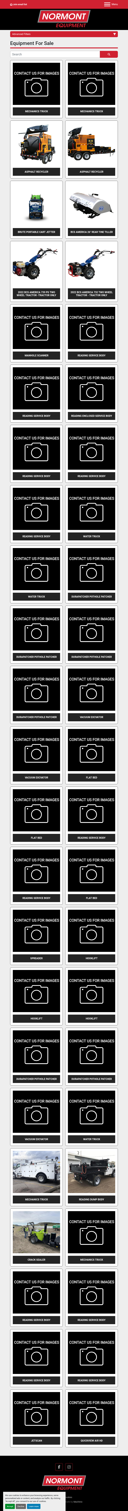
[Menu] (107, 4)
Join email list (20, 4)
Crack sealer (36, 1259)
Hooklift (92, 958)
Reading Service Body (92, 355)
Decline (20, 1506)
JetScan (36, 1440)
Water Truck (91, 536)
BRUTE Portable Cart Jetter (36, 232)
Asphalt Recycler (36, 171)
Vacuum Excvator (91, 717)
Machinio (78, 1502)
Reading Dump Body (91, 1199)
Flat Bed (91, 777)
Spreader (36, 958)
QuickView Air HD (92, 1440)
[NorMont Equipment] (64, 1482)
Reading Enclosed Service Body (91, 415)
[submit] (109, 54)
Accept (10, 1506)
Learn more (34, 1506)
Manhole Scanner (36, 355)
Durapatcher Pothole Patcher (91, 596)
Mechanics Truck (36, 111)
